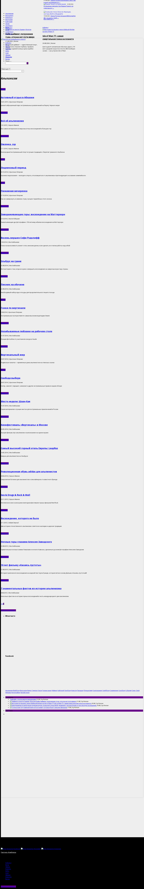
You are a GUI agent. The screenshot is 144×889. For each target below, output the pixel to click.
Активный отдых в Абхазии (17, 97)
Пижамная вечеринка (14, 190)
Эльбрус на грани (11, 261)
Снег (7, 53)
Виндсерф (8, 20)
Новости (8, 57)
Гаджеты (34, 690)
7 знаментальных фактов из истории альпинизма (31, 588)
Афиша (7, 55)
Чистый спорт (24, 692)
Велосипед (9, 16)
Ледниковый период (13, 167)
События (128, 690)
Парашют (8, 28)
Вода (7, 45)
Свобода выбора (10, 378)
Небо (7, 51)
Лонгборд (8, 26)
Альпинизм (9, 13)
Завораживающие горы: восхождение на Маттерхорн (33, 214)
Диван (7, 47)
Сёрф (7, 30)
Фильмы (8, 692)
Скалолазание (97, 690)
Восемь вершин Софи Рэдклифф (20, 237)
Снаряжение (114, 690)
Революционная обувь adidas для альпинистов (29, 471)
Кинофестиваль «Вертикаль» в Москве (24, 424)
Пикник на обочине (12, 284)
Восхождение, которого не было (20, 518)
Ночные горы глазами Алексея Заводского (26, 541)
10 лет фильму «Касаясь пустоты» (21, 565)
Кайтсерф (8, 22)
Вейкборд (8, 18)
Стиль (134, 690)
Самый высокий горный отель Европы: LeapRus (29, 448)
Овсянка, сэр (8, 144)
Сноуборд (8, 34)
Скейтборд (9, 32)
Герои (40, 690)
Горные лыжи (46, 690)
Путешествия (88, 690)
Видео (7, 59)
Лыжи (7, 24)
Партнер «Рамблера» (8, 852)
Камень (8, 49)
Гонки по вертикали (13, 307)
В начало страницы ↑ (8, 610)
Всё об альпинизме (12, 120)
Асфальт (8, 43)
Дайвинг (54, 690)
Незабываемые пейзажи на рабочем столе (26, 331)
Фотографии (15, 692)
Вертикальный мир (13, 354)
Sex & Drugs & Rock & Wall (15, 494)
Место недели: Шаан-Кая (15, 401)
